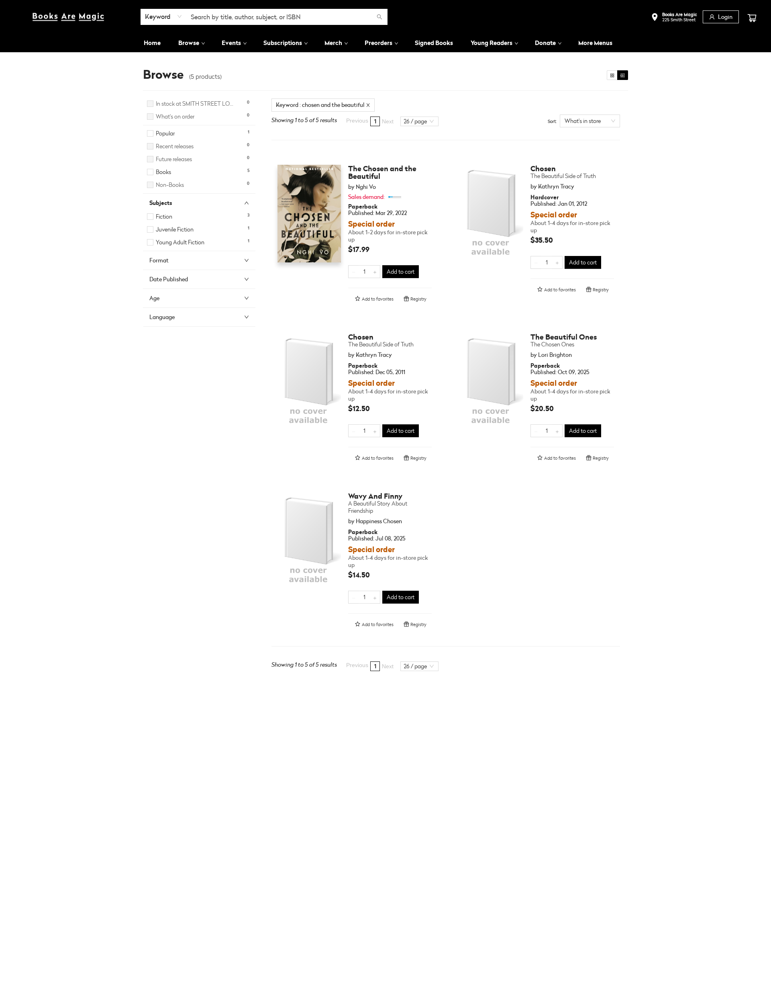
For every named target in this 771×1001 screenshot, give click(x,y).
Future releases (174, 159)
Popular (165, 133)
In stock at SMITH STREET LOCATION (196, 103)
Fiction (164, 216)
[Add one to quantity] (375, 271)
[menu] (385, 43)
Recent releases (175, 146)
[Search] (379, 17)
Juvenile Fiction (175, 229)
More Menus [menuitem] (595, 43)
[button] (674, 18)
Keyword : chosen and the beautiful (320, 104)
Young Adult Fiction (180, 242)
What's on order (175, 116)
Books (163, 172)
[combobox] (164, 16)
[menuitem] (152, 43)
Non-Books (170, 184)
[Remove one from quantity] (354, 271)
